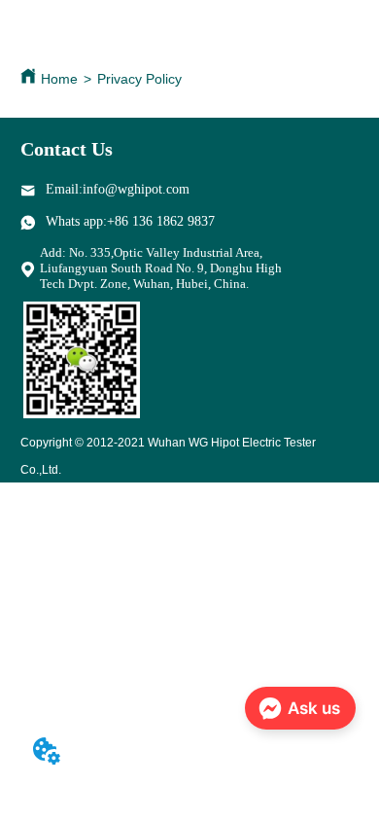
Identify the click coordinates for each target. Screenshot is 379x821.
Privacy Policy (139, 79)
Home (59, 79)
